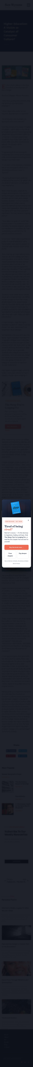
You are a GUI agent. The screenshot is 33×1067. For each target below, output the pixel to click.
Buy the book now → (16, 547)
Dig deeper (23, 553)
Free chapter (10, 554)
